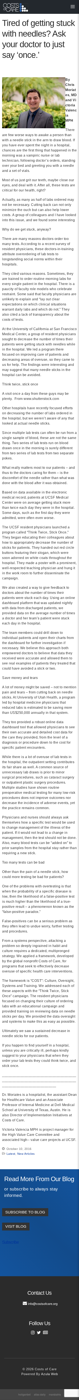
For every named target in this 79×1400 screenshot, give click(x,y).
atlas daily (40, 1394)
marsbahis (55, 1394)
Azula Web (49, 1374)
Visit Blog (15, 1226)
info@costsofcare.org (43, 1303)
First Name (14, 1256)
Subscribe (10, 1242)
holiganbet (24, 1394)
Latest (11, 1153)
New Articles (26, 1153)
